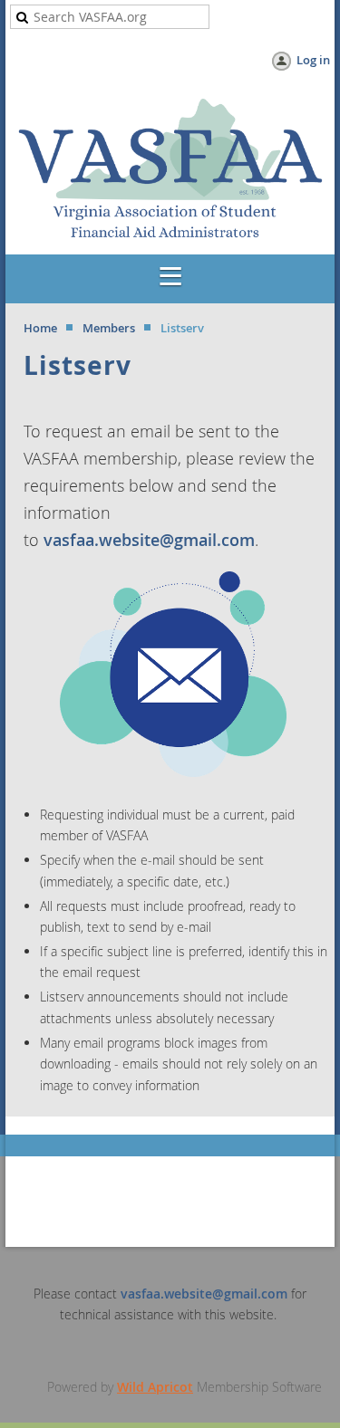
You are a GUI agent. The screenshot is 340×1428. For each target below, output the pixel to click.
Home (40, 328)
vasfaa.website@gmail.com (149, 540)
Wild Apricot (155, 1386)
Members (109, 328)
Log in (313, 60)
